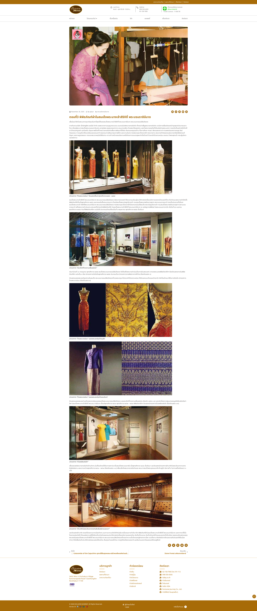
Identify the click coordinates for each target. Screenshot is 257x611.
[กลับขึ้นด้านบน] (185, 607)
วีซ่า (131, 18)
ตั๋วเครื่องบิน (114, 18)
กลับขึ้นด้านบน (178, 607)
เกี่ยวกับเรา (166, 18)
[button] (172, 111)
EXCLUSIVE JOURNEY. (81, 604)
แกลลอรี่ (147, 18)
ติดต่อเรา (185, 18)
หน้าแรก (72, 18)
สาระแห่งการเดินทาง (103, 112)
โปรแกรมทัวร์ (91, 18)
